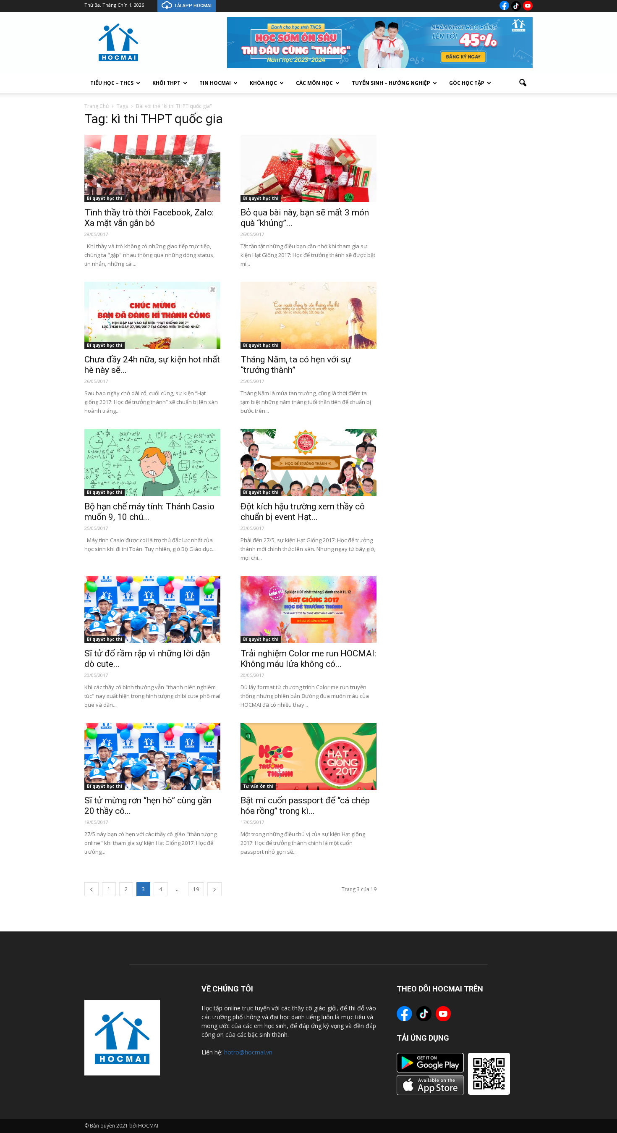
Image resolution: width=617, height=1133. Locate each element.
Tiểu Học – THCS (111, 83)
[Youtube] (528, 5)
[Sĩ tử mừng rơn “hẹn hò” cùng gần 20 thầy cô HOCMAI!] (152, 756)
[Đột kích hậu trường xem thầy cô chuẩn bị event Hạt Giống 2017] (308, 462)
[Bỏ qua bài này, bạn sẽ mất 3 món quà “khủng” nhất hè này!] (308, 168)
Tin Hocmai (215, 83)
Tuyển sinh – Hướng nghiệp (391, 83)
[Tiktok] (516, 6)
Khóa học (263, 83)
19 (196, 889)
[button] (522, 83)
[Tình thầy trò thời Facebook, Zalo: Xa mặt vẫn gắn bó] (152, 168)
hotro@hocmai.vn (248, 1052)
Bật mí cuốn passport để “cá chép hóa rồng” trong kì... (305, 805)
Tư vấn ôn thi (258, 786)
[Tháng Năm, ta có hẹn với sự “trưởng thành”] (308, 315)
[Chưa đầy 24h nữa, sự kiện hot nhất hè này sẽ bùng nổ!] (152, 315)
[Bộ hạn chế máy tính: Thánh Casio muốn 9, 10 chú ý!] (152, 462)
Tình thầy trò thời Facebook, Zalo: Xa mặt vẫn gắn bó (149, 217)
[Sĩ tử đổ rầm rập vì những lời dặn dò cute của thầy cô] (152, 609)
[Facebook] (504, 5)
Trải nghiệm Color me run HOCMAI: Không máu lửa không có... (308, 658)
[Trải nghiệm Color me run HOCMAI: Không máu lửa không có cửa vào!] (308, 609)
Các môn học (314, 83)
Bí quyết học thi (104, 198)
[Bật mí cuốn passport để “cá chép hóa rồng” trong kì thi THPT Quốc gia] (308, 756)
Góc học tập (466, 83)
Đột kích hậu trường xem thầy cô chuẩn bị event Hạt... (303, 511)
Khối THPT (166, 83)
